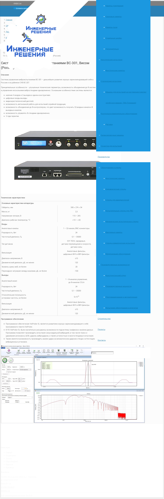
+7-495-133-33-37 (8, 487)
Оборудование (12, 461)
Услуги (8, 458)
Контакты (10, 467)
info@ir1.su (5, 491)
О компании (11, 455)
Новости (9, 464)
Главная (9, 452)
